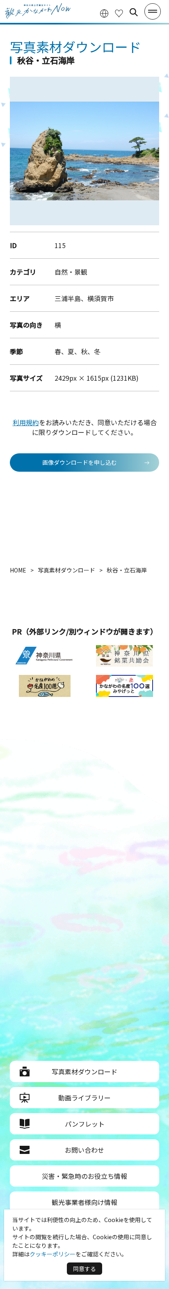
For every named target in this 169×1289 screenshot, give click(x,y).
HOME (18, 570)
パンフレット (85, 1124)
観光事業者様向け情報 (84, 1202)
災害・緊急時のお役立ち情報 (84, 1176)
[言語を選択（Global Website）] (104, 12)
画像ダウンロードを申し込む (79, 462)
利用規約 (26, 422)
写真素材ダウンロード (84, 1071)
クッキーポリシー (52, 1254)
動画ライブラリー (84, 1098)
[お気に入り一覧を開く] (119, 12)
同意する (84, 1269)
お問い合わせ (84, 1150)
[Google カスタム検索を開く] (134, 12)
